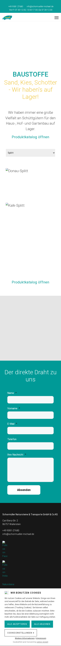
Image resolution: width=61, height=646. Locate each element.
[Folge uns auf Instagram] (30, 569)
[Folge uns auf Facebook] (30, 549)
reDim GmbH (42, 642)
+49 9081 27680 (15, 6)
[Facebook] (28, 3)
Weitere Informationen (25, 638)
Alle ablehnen (42, 624)
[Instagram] (33, 3)
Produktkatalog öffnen (30, 137)
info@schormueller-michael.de (40, 6)
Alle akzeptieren (17, 624)
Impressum (41, 638)
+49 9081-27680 (10, 530)
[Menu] (56, 18)
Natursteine (8, 584)
